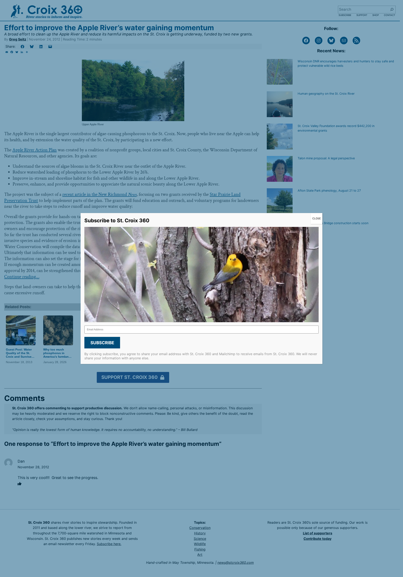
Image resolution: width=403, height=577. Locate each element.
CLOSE (316, 218)
